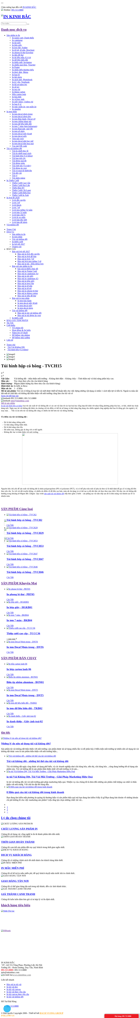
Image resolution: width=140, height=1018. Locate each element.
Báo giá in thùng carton (28, 293)
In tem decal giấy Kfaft (27, 303)
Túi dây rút (17, 173)
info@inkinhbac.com (20, 401)
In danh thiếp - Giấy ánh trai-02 (25, 721)
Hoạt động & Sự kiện (21, 330)
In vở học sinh (18, 99)
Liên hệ (10, 340)
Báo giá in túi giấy (25, 276)
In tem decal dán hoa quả (23, 143)
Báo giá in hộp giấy (26, 281)
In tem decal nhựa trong (22, 114)
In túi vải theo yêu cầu (16, 992)
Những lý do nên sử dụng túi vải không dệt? (26, 743)
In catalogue (17, 40)
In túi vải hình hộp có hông (11, 406)
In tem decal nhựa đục (21, 116)
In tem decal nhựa (25, 308)
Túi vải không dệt (14, 148)
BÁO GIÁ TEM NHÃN (17, 320)
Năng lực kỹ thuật (20, 332)
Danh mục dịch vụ (14, 29)
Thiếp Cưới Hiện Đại (21, 193)
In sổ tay (15, 87)
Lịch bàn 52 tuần (19, 212)
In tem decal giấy (19, 136)
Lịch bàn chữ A (19, 215)
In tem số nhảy (18, 131)
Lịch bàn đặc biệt (19, 220)
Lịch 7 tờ (16, 207)
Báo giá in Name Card (27, 271)
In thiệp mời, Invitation (22, 62)
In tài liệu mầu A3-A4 (21, 57)
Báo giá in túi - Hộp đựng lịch (30, 264)
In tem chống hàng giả (21, 121)
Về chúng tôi (17, 328)
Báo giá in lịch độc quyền (29, 254)
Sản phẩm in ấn (13, 35)
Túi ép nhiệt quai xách (21, 153)
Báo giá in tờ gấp (25, 286)
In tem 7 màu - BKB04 (19, 620)
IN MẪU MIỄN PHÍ (12, 868)
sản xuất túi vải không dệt (54, 494)
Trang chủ (11, 345)
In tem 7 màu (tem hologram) (24, 126)
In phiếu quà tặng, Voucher (23, 65)
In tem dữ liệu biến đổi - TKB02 (24, 708)
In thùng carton (18, 92)
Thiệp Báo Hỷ (18, 188)
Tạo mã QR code (19, 146)
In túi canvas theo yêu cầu (18, 994)
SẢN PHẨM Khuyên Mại (19, 583)
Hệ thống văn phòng (21, 335)
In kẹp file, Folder (19, 47)
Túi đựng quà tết (19, 161)
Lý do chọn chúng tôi (15, 818)
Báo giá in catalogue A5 (28, 278)
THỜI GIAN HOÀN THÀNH (17, 841)
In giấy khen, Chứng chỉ (22, 102)
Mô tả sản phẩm (8, 403)
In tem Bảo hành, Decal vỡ (23, 119)
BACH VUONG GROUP (51, 1013)
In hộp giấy (17, 45)
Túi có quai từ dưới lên (22, 170)
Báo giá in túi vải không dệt (29, 313)
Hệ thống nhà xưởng (21, 337)
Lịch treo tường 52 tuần (22, 210)
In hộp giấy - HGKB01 (19, 607)
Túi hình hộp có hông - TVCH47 (25, 559)
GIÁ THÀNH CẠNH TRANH (18, 894)
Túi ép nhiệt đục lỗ (20, 151)
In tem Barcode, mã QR (22, 129)
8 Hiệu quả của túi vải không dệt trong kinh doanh (35, 792)
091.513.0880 (17, 10)
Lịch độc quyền (19, 200)
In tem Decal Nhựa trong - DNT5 (25, 695)
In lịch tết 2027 (18, 244)
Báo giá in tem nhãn (20, 298)
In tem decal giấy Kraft (22, 134)
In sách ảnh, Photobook (22, 79)
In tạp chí (16, 89)
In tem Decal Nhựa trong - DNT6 (25, 647)
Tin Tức (10, 323)
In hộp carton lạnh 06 (19, 669)
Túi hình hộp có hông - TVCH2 (24, 520)
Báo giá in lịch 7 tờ (26, 259)
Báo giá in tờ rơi (24, 288)
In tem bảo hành (24, 301)
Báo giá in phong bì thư (28, 291)
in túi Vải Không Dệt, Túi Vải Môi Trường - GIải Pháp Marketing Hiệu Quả (50, 776)
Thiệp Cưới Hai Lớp (21, 185)
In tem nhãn (12, 111)
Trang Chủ (11, 229)
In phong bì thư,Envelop (22, 52)
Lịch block (16, 205)
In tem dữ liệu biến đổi (22, 124)
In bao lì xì (16, 104)
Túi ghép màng (18, 178)
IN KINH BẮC (29, 7)
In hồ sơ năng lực (19, 84)
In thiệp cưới (17, 241)
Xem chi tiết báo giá (9, 396)
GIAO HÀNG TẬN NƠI (15, 881)
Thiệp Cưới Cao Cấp (21, 183)
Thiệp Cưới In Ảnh (20, 195)
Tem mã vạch (18, 138)
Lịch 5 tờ (16, 202)
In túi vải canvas (14, 989)
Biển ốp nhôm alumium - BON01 (25, 682)
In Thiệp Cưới (13, 180)
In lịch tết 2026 (13, 197)
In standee (16, 109)
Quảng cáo (16, 246)
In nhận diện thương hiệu (23, 70)
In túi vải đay (12, 987)
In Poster (16, 67)
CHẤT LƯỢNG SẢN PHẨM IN (19, 828)
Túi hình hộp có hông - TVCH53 (25, 546)
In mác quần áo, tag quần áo (24, 106)
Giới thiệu (11, 325)
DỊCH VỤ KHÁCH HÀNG (16, 854)
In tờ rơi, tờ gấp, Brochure (23, 50)
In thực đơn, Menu (20, 72)
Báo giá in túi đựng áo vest (29, 315)
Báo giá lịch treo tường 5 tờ (29, 261)
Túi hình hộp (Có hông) (22, 156)
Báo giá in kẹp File (26, 283)
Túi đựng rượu (18, 163)
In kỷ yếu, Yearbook (21, 82)
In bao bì (16, 75)
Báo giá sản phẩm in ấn (22, 266)
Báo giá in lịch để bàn (27, 256)
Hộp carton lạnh (19, 94)
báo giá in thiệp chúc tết (28, 269)
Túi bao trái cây (19, 158)
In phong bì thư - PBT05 (20, 594)
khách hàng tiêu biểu (15, 905)
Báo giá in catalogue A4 (28, 273)
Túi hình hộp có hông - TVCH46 (25, 572)
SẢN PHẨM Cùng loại (17, 509)
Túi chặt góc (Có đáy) (21, 166)
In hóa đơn (16, 97)
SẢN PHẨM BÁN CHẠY (19, 658)
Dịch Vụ (10, 232)
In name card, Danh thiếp (23, 38)
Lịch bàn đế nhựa (19, 222)
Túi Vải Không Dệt (16, 347)
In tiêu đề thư (18, 55)
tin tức (5, 732)
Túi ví (14, 175)
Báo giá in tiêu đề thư (27, 296)
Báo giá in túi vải (14, 984)
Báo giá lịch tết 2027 (21, 251)
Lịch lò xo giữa (18, 217)
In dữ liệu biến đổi (20, 60)
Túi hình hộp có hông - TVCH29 (25, 533)
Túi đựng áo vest (19, 168)
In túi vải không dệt (15, 997)
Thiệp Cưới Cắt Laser (21, 190)
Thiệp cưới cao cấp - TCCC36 (23, 633)
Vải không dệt (13, 225)
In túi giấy (16, 43)
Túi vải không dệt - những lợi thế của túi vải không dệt (37, 761)
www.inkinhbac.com (22, 975)
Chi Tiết (10, 551)
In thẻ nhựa (17, 77)
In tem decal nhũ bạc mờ (22, 141)
